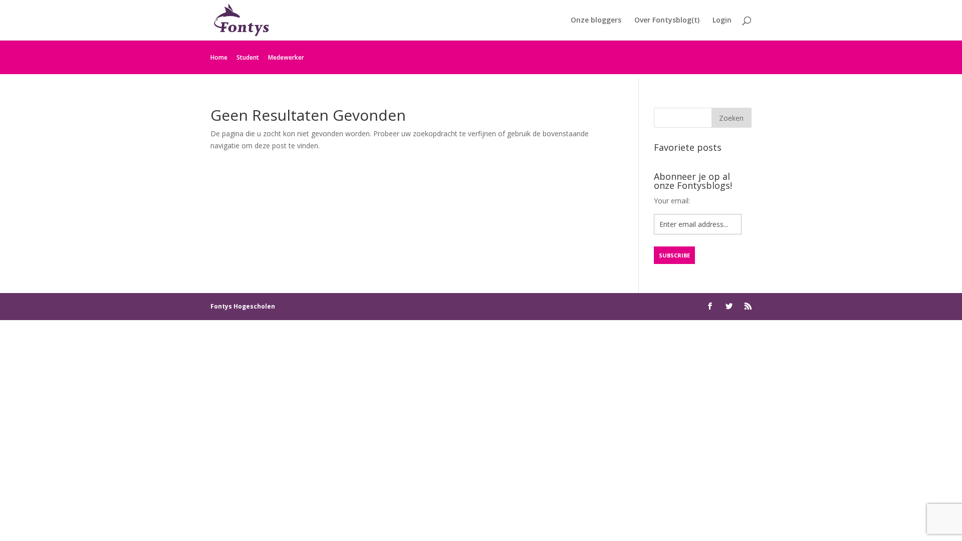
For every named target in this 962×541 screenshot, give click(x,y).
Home (218, 57)
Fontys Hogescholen (242, 306)
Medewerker (286, 57)
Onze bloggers (596, 21)
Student (247, 57)
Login (722, 21)
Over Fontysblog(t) (666, 21)
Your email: (672, 200)
